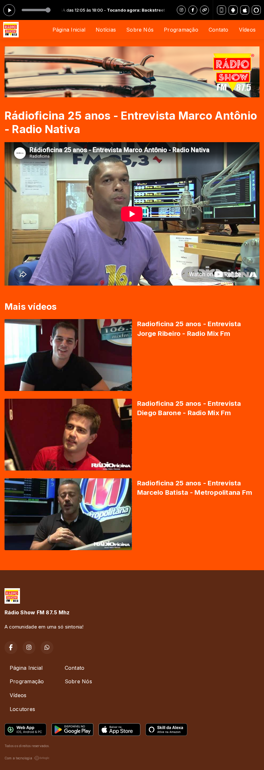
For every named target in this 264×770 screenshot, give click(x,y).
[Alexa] (256, 10)
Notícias (106, 29)
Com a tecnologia (18, 758)
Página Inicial (68, 29)
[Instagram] (181, 10)
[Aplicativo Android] (233, 10)
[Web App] (221, 10)
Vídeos (247, 29)
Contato (219, 29)
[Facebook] (192, 10)
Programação (181, 29)
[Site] (204, 10)
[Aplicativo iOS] (244, 10)
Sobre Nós (140, 29)
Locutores (22, 709)
